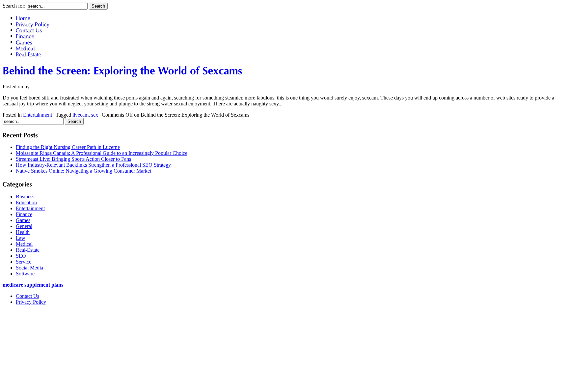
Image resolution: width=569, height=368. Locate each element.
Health (23, 232)
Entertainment (37, 115)
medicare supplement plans (33, 285)
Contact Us (27, 296)
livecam (80, 115)
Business (25, 196)
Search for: (14, 6)
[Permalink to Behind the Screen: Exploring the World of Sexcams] (122, 70)
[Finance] (25, 36)
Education (26, 202)
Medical (24, 244)
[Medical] (25, 48)
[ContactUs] (29, 30)
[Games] (24, 41)
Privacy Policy (31, 302)
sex (94, 115)
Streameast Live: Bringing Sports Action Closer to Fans (73, 159)
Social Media (29, 267)
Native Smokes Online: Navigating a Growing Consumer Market (83, 171)
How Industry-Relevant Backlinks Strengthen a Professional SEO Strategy (93, 165)
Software (25, 273)
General (24, 226)
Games (23, 220)
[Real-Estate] (28, 54)
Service (23, 262)
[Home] (23, 17)
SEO (21, 256)
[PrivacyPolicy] (33, 23)
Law (20, 238)
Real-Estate (28, 250)
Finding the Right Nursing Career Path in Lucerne (68, 147)
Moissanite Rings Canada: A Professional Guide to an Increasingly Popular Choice (101, 153)
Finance (24, 214)
